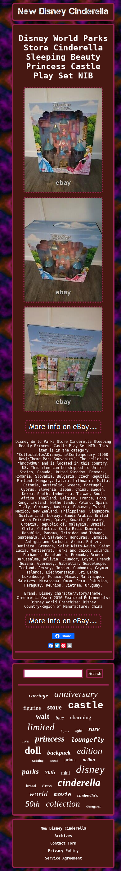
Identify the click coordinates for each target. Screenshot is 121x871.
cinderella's (87, 795)
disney (90, 769)
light (78, 730)
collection (63, 803)
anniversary (76, 694)
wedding (37, 760)
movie (62, 794)
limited (41, 727)
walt (42, 716)
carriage (38, 696)
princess (50, 738)
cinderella (79, 782)
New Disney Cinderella (63, 828)
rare (94, 729)
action (89, 759)
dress (47, 786)
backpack (59, 752)
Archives (63, 836)
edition (89, 751)
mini (65, 772)
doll (33, 750)
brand (31, 786)
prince (71, 759)
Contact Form (63, 843)
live (25, 741)
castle (85, 705)
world (38, 793)
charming (80, 717)
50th (32, 803)
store (54, 707)
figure (65, 731)
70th (50, 772)
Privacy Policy (63, 851)
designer (93, 806)
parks (30, 771)
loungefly (87, 740)
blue (60, 717)
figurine (32, 708)
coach (54, 760)
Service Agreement (63, 858)
